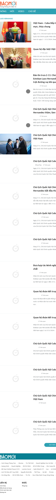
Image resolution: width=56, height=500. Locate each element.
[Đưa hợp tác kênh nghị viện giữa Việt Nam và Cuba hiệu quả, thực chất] (15, 274)
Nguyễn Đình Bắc (26, 472)
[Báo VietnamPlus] (36, 243)
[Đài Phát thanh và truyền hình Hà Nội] (36, 53)
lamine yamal (26, 469)
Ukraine (20, 463)
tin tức (28, 475)
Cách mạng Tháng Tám (8, 463)
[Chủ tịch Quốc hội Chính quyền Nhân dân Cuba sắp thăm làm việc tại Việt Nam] (15, 404)
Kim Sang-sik (51, 466)
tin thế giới (30, 463)
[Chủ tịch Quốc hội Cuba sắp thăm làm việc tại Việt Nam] (15, 378)
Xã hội (45, 472)
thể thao (37, 472)
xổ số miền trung (38, 466)
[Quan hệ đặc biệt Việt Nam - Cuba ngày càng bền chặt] (15, 58)
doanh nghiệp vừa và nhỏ (44, 463)
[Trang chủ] (8, 4)
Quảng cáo (3, 492)
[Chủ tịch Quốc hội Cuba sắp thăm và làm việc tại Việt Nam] (15, 352)
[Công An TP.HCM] (35, 347)
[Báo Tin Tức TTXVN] (35, 321)
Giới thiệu (3, 486)
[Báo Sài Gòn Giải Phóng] (35, 86)
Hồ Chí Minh (27, 466)
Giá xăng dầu (5, 475)
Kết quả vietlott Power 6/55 (10, 469)
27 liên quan (42, 30)
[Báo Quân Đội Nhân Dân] (36, 194)
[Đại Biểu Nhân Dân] (35, 403)
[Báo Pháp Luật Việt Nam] (35, 30)
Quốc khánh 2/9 (38, 469)
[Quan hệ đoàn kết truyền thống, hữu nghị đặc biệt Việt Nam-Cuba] (15, 300)
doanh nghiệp (15, 466)
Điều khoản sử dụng (6, 488)
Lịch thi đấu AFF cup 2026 (9, 472)
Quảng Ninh (5, 466)
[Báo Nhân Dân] (35, 273)
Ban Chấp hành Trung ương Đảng (43, 475)
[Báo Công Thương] (36, 142)
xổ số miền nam (18, 475)
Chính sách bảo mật (5, 490)
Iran (47, 469)
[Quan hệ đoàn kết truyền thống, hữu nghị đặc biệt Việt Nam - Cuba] (15, 326)
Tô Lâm (51, 472)
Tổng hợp (24, 486)
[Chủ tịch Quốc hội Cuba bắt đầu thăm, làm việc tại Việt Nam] (15, 170)
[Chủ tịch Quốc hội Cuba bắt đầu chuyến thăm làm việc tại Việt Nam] (15, 248)
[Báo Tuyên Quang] (36, 217)
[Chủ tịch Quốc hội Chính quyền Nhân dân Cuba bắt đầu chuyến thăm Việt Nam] (15, 144)
